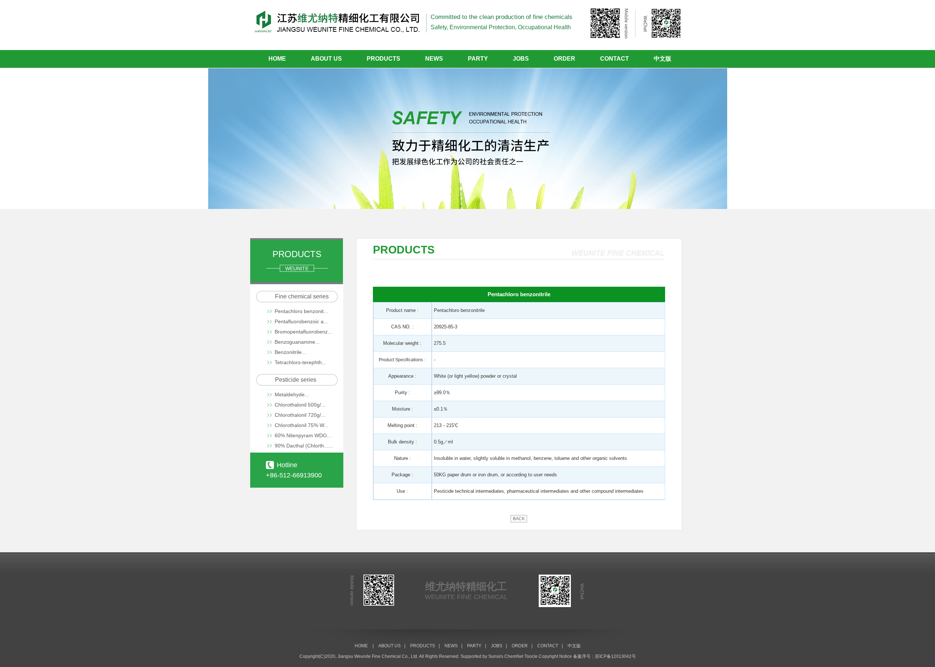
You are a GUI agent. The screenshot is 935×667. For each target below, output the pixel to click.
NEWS (434, 59)
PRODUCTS (383, 59)
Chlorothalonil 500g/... (300, 405)
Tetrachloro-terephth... (300, 362)
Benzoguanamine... (297, 342)
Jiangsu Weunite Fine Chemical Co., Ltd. (377, 656)
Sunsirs (495, 656)
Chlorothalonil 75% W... (301, 425)
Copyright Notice (555, 656)
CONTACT (614, 59)
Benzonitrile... (290, 352)
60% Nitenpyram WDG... (303, 435)
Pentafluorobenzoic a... (301, 321)
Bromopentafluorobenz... (303, 332)
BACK (519, 518)
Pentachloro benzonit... (301, 311)
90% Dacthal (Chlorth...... (304, 446)
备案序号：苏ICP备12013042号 (604, 656)
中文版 (662, 59)
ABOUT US (326, 59)
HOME (277, 59)
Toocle (531, 656)
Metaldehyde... (292, 394)
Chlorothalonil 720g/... (300, 415)
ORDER (564, 59)
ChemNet (513, 656)
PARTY (478, 59)
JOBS (521, 59)
